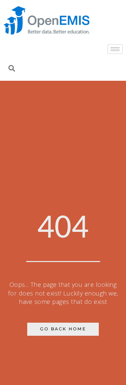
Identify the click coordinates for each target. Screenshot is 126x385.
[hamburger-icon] (115, 49)
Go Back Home (63, 328)
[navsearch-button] (11, 69)
